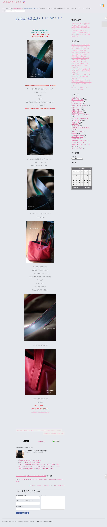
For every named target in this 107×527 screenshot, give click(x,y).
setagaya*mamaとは (18, 8)
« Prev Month (76, 187)
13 (84, 177)
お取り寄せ (75, 124)
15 (89, 177)
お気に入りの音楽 (77, 131)
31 (76, 184)
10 (76, 177)
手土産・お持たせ (77, 111)
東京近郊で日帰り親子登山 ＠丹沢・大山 (53, 433)
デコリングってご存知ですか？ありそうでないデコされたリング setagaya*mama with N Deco (39, 430)
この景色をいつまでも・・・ (80, 30)
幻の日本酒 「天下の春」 (79, 61)
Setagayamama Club (78, 135)
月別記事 (74, 156)
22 (89, 180)
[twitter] (102, 4)
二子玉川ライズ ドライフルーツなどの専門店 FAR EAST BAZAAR (81, 76)
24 (76, 182)
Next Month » (88, 187)
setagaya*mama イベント (79, 142)
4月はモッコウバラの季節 (79, 25)
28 (87, 182)
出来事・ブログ (76, 109)
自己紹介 (11, 8)
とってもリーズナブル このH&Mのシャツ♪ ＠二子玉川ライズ (46, 486)
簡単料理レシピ (60, 8)
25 (79, 182)
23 (73, 182)
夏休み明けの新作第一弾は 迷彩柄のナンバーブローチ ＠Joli (35, 468)
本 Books (74, 133)
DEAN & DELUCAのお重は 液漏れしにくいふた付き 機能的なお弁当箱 (81, 70)
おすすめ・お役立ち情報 (79, 105)
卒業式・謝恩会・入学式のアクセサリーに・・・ (32, 460)
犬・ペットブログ (77, 148)
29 (89, 182)
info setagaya (75, 139)
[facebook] (100, 4)
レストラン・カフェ (79, 8)
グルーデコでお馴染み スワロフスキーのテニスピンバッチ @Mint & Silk (39, 464)
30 (73, 184)
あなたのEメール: (25, 501)
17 (76, 180)
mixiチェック (41, 441)
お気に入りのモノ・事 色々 (80, 115)
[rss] (103, 6)
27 (84, 182)
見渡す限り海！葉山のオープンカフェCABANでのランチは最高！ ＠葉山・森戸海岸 (81, 57)
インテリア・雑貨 (77, 103)
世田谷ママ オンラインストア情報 (48, 8)
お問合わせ (87, 8)
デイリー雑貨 (76, 126)
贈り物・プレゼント (78, 113)
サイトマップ (26, 521)
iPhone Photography (77, 137)
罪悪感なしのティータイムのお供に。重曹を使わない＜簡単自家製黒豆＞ (81, 34)
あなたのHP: (19, 506)
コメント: (43, 495)
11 (79, 177)
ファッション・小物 (69, 8)
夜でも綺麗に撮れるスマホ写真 (81, 23)
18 (79, 180)
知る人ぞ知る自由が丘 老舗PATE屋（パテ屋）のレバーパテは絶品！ (80, 65)
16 (73, 180)
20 (84, 180)
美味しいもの (76, 122)
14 (87, 177)
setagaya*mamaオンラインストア (31, 8)
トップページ (5, 8)
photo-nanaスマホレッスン (79, 140)
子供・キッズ (76, 107)
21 (87, 180)
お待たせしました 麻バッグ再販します (29, 462)
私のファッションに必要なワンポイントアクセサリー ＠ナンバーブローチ (39, 466)
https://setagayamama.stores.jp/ (40, 412)
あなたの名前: (21, 495)
